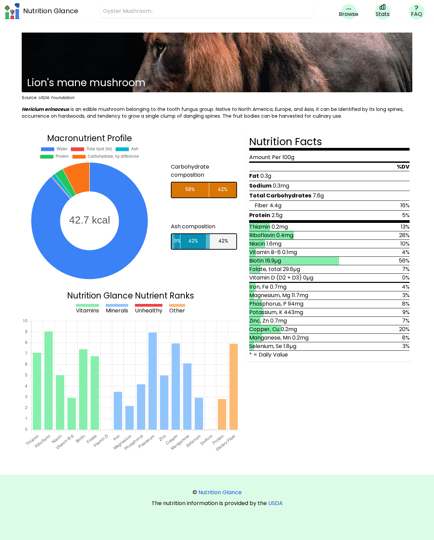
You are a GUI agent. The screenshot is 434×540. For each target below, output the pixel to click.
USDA (275, 503)
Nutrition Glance (220, 492)
